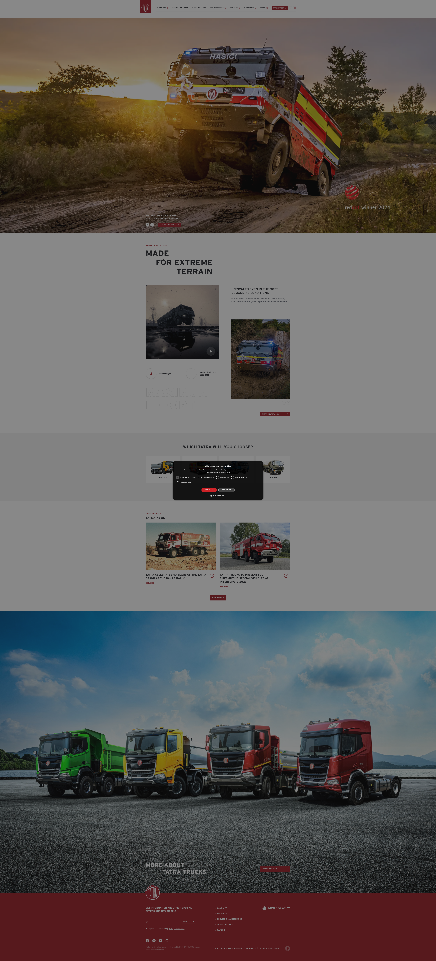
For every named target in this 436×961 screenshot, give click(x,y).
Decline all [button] (226, 490)
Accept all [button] (209, 490)
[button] (218, 496)
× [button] (261, 463)
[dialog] (218, 480)
